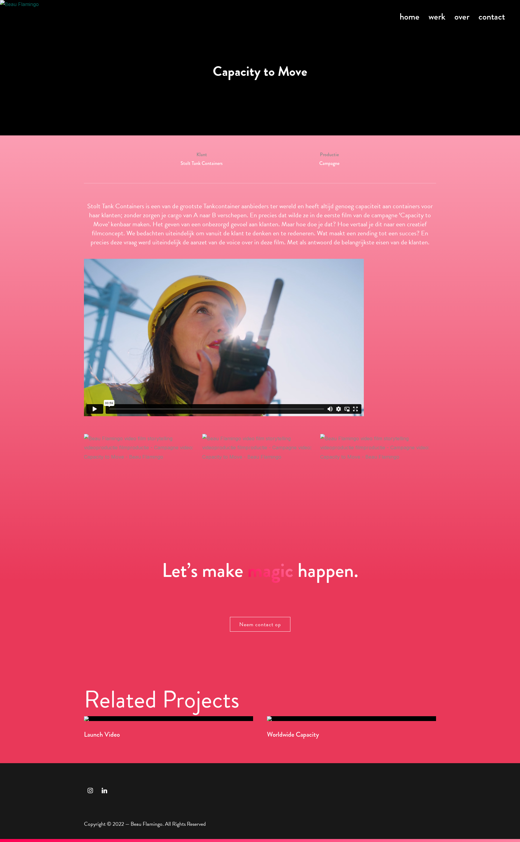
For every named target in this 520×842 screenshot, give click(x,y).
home (409, 16)
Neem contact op (260, 624)
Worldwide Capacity (293, 734)
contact (491, 16)
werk (437, 16)
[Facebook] (104, 790)
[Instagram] (90, 790)
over (461, 16)
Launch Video (102, 734)
